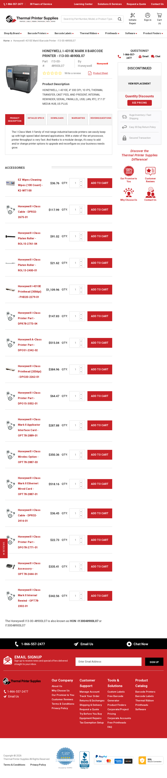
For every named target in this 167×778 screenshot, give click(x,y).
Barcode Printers (37, 33)
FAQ (109, 727)
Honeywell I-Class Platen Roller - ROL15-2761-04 (29, 238)
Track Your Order (89, 696)
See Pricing (139, 102)
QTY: (65, 183)
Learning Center (83, 4)
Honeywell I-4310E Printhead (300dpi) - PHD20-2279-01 (29, 292)
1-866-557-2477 (129, 56)
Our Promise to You (63, 695)
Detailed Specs (36, 118)
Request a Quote (136, 4)
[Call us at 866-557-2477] (5, 691)
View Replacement (139, 83)
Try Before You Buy (91, 713)
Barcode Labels (63, 33)
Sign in (147, 20)
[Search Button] (119, 19)
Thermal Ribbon (89, 33)
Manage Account (89, 691)
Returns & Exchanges (92, 700)
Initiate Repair (132, 22)
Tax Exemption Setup (92, 722)
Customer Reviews (62, 699)
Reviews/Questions (101, 118)
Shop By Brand (12, 33)
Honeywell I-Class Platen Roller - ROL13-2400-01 (29, 265)
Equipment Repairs (90, 718)
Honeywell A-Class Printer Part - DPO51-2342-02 (30, 345)
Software (130, 33)
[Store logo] (22, 682)
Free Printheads (116, 722)
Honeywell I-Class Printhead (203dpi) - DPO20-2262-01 (29, 371)
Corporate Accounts (119, 718)
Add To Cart (99, 183)
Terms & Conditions (63, 703)
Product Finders (152, 33)
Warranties (78, 118)
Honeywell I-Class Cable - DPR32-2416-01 (29, 515)
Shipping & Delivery (91, 705)
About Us (57, 686)
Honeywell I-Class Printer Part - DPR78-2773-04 (29, 318)
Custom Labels (116, 691)
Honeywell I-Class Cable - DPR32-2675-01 (29, 212)
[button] (4, 548)
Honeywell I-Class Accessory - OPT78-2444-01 (29, 569)
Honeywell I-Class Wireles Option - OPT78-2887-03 (29, 457)
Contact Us (157, 4)
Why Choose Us (60, 690)
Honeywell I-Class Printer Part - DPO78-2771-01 (29, 542)
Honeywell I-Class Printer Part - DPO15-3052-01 (29, 398)
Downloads (57, 118)
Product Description (14, 119)
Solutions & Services (110, 4)
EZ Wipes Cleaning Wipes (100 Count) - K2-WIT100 (30, 185)
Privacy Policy (60, 708)
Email (146, 56)
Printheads (111, 33)
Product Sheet (100, 73)
